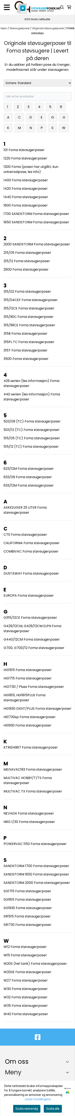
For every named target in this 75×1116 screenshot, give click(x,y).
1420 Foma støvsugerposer (26, 188)
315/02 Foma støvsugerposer (27, 291)
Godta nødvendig (27, 1108)
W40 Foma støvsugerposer (26, 1014)
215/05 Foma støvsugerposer (27, 252)
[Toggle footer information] (68, 1061)
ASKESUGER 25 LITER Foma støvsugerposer (25, 510)
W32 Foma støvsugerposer (26, 997)
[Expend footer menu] (68, 1072)
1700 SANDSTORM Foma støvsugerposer (36, 213)
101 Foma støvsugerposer (24, 149)
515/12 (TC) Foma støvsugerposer (31, 446)
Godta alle (52, 1108)
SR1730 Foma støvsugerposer (27, 924)
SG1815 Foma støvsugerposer (27, 899)
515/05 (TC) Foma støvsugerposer (32, 438)
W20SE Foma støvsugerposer (27, 972)
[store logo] (37, 7)
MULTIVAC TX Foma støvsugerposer (33, 791)
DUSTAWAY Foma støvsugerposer (31, 573)
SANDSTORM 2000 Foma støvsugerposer (37, 882)
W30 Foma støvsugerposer (26, 988)
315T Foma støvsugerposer (26, 350)
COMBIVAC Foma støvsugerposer (31, 551)
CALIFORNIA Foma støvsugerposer (32, 543)
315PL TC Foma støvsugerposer (29, 342)
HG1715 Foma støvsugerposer (28, 678)
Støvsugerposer (20, 28)
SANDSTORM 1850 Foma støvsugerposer (36, 874)
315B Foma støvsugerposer (26, 333)
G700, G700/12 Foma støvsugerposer (34, 647)
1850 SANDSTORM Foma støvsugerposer (36, 222)
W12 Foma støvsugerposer (25, 946)
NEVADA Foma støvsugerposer (29, 813)
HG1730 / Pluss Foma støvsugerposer (34, 686)
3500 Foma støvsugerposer (26, 358)
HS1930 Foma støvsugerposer (27, 725)
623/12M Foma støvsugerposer (29, 468)
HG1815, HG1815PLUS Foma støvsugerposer (24, 698)
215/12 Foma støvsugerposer (27, 261)
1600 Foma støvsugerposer (26, 205)
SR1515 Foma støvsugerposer (27, 916)
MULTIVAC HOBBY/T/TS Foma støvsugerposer (28, 780)
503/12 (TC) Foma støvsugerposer (32, 429)
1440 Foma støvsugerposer (26, 197)
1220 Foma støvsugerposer (25, 158)
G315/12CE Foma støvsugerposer (30, 617)
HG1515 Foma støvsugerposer (28, 669)
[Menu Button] (6, 7)
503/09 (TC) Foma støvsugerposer (32, 421)
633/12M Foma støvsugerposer (29, 485)
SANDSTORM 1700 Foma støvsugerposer (36, 865)
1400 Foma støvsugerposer (26, 180)
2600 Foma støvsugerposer (26, 269)
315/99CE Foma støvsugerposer (29, 325)
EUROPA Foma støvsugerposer (29, 595)
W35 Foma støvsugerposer (26, 1005)
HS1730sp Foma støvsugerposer (30, 717)
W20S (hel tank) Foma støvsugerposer (35, 963)
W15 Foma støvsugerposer (25, 955)
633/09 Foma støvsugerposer (28, 477)
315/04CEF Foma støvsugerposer (31, 299)
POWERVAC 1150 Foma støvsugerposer (35, 843)
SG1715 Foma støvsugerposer (27, 891)
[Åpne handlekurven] (69, 7)
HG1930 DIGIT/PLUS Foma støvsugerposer (37, 708)
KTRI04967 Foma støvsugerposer (31, 747)
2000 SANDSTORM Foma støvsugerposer (37, 244)
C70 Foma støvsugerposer (25, 534)
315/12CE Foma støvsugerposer (29, 308)
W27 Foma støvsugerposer (26, 980)
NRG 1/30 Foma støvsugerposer (29, 821)
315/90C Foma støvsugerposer (29, 316)
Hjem (4, 28)
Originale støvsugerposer (48, 28)
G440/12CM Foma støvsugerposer (32, 639)
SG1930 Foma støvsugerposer (28, 907)
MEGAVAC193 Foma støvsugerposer (33, 769)
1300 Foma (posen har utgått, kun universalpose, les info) (31, 169)
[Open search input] (62, 7)
